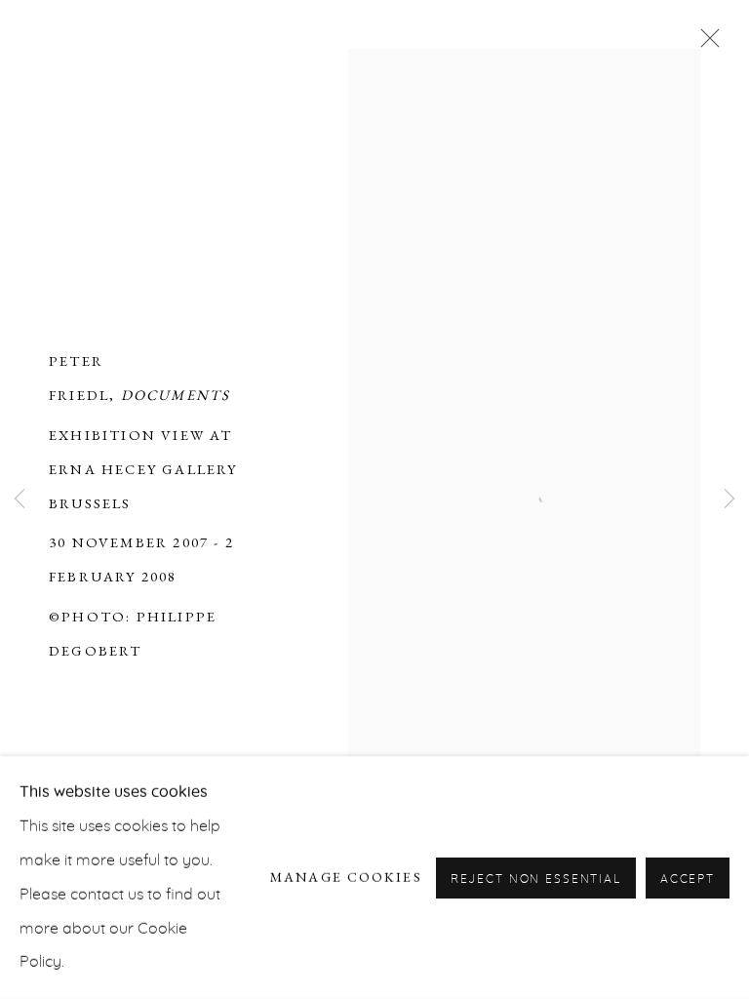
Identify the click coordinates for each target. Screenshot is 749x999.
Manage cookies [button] (346, 877)
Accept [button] (687, 878)
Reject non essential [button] (536, 878)
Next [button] (729, 500)
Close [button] (705, 44)
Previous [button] (19, 500)
